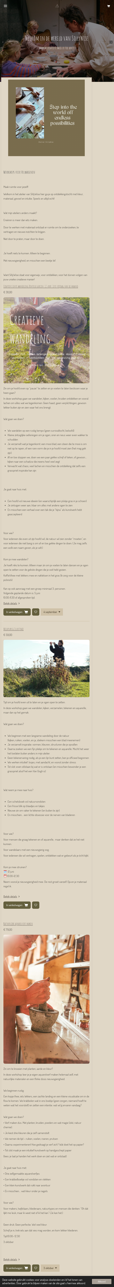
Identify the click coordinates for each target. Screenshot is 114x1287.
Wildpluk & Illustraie (13, 629)
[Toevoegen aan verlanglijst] (35, 612)
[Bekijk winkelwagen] (108, 6)
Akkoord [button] (102, 1281)
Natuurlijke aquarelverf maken (18, 924)
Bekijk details (10, 603)
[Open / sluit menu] (5, 6)
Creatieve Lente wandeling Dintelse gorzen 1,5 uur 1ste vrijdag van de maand (40, 286)
